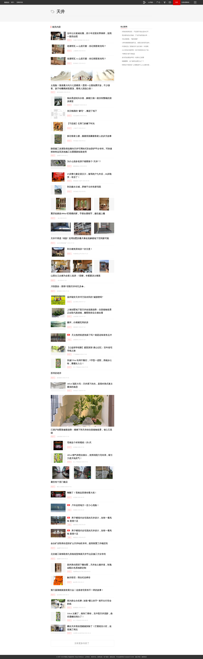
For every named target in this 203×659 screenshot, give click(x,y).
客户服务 (106, 657)
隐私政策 (112, 657)
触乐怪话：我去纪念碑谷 (78, 577)
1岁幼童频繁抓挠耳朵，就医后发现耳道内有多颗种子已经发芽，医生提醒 (137, 43)
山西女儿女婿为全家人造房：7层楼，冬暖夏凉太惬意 (75, 276)
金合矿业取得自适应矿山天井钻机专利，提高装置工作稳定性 (79, 543)
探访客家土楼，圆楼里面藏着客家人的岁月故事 (89, 136)
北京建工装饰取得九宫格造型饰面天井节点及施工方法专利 (78, 554)
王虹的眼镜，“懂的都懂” (130, 39)
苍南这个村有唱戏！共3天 (79, 442)
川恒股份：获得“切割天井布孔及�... (68, 286)
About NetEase (79, 657)
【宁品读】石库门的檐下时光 (81, 123)
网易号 (69, 40)
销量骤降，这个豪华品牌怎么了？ (133, 61)
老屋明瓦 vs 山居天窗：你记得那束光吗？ (86, 46)
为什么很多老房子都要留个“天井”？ (84, 161)
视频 (69, 339)
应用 (12, 2)
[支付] (165, 2)
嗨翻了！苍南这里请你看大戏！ (82, 492)
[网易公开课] (151, 2)
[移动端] (144, 2)
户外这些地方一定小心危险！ (85, 505)
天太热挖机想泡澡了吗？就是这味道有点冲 (92, 335)
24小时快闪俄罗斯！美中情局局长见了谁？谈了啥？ (137, 50)
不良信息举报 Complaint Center (125, 657)
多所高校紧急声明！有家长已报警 (133, 57)
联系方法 (93, 657)
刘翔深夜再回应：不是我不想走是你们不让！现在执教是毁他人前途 (137, 31)
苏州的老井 (56, 373)
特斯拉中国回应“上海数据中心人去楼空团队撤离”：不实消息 (137, 65)
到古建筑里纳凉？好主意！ (80, 249)
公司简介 (87, 657)
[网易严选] (158, 2)
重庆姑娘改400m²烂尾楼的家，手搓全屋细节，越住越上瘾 (78, 213)
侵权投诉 (144, 657)
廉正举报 (137, 657)
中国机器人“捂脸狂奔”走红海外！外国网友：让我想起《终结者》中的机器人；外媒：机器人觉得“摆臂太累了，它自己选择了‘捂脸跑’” (137, 46)
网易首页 (6, 2)
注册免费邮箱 (185, 2)
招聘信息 (99, 657)
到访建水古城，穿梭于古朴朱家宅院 (84, 187)
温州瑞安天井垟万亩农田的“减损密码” (85, 297)
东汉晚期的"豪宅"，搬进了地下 (82, 111)
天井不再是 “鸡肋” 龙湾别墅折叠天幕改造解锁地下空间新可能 (80, 238)
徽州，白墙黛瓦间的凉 (77, 322)
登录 (176, 2)
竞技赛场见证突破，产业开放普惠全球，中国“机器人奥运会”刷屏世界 (137, 35)
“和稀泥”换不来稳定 (128, 54)
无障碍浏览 (19, 2)
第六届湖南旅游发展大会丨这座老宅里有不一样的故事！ (77, 590)
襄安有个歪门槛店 (59, 482)
